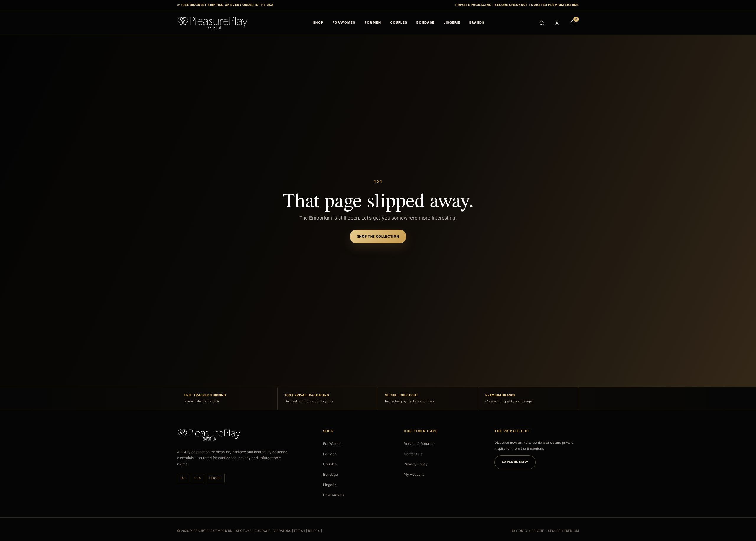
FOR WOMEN (344, 22)
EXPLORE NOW (515, 462)
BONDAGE (425, 22)
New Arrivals (333, 495)
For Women (332, 443)
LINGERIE (452, 22)
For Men (330, 454)
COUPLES (398, 22)
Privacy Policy (416, 464)
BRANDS (476, 22)
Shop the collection (378, 236)
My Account (414, 474)
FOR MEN (373, 22)
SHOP (318, 22)
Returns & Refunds (419, 443)
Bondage (330, 474)
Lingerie (329, 484)
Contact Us (413, 454)
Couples (330, 464)
